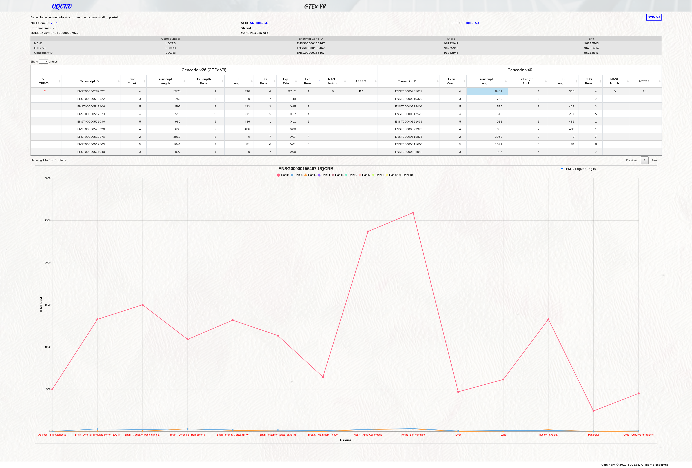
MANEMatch (332, 81)
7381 (54, 23)
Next (655, 160)
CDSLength (237, 81)
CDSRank (263, 81)
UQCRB (61, 6)
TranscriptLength (164, 81)
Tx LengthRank (203, 81)
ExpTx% (286, 81)
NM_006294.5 (260, 23)
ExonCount (132, 81)
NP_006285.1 (470, 23)
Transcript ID (89, 81)
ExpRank (307, 81)
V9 (44, 81)
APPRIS (360, 81)
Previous (631, 160)
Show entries (44, 61)
